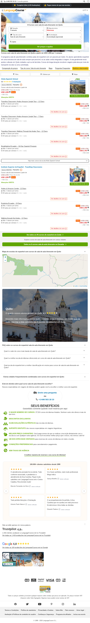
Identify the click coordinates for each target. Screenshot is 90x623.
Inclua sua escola (79, 614)
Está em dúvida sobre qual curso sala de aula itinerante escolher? (27, 384)
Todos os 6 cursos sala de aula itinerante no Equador (44, 244)
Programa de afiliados (63, 614)
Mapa (50, 68)
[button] (1, 1)
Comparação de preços (10, 68)
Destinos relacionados (80, 68)
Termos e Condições (12, 610)
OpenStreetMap (83, 286)
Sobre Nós (59, 610)
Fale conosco (69, 610)
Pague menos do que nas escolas (58, 5)
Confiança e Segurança (46, 614)
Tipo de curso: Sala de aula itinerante (33, 68)
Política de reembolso (28, 610)
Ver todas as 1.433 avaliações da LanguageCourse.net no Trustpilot (26, 535)
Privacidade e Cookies (45, 610)
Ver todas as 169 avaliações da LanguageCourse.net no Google (25, 547)
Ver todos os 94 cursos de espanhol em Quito (44, 235)
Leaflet (76, 286)
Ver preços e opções (45, 47)
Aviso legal (80, 610)
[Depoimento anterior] (6, 491)
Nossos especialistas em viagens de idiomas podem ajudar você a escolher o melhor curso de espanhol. (39, 387)
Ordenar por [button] (46, 74)
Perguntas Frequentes (62, 68)
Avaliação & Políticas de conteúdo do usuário (20, 614)
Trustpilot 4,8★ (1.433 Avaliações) (28, 5)
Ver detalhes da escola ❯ (79, 96)
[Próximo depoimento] (84, 491)
